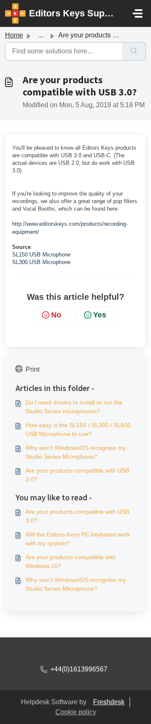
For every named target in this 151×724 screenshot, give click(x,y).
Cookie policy (75, 712)
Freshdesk (109, 702)
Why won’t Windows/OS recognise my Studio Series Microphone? (76, 452)
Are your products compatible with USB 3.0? (77, 475)
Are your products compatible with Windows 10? (71, 561)
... (40, 35)
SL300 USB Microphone (41, 262)
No (56, 315)
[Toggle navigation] (137, 13)
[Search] (134, 51)
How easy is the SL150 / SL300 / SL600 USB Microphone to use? (78, 429)
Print (32, 369)
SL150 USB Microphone (41, 254)
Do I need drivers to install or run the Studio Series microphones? (74, 407)
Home (14, 35)
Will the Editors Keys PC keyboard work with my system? (78, 539)
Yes (99, 315)
